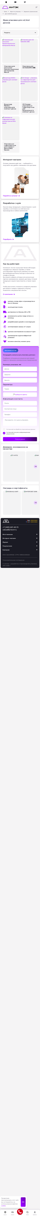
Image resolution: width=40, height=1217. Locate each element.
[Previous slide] (4, 466)
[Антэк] (3, 11)
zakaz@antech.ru (10, 530)
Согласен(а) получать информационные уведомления (18, 433)
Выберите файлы (21, 394)
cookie (3, 1206)
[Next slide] (35, 466)
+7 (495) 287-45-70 (11, 527)
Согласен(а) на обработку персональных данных (20, 429)
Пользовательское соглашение (13, 560)
